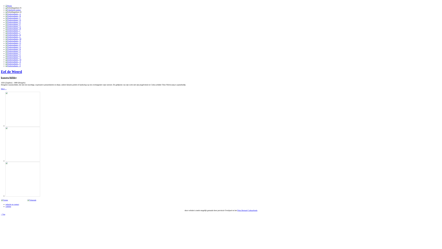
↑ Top (3, 214)
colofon (8, 207)
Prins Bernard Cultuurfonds (247, 210)
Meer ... (4, 89)
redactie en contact (12, 204)
